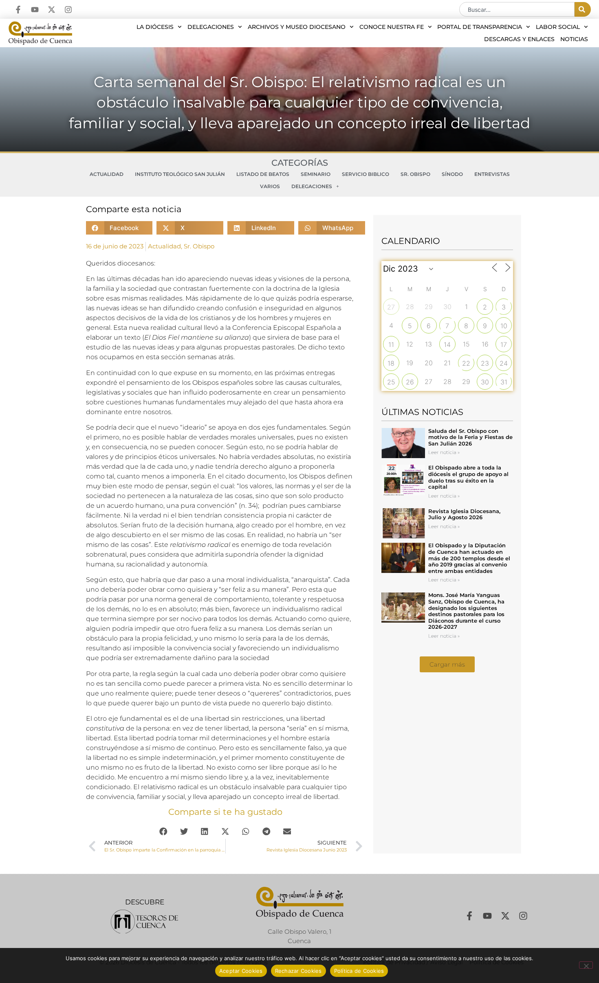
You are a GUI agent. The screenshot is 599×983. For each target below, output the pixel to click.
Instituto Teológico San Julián (180, 174)
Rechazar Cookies (298, 971)
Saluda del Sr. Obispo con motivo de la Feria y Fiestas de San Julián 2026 (470, 437)
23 (485, 363)
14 (447, 344)
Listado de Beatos (262, 174)
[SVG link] (144, 922)
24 (504, 363)
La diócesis (155, 27)
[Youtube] (35, 9)
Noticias (574, 39)
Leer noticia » (444, 452)
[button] (119, 228)
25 (391, 382)
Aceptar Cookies (241, 971)
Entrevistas (492, 174)
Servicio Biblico (365, 174)
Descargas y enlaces (519, 39)
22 (466, 363)
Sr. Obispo (415, 174)
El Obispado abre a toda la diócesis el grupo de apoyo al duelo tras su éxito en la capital (468, 477)
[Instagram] (68, 9)
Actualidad (106, 174)
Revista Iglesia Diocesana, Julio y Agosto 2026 (464, 514)
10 (503, 326)
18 (391, 363)
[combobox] (517, 9)
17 (503, 344)
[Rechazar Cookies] (586, 965)
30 (485, 382)
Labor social (558, 27)
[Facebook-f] (18, 9)
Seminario (315, 174)
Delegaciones (210, 27)
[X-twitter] (51, 9)
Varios (270, 186)
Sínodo (452, 174)
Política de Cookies (359, 971)
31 (503, 382)
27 (391, 307)
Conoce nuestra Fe (391, 27)
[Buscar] (583, 9)
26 (410, 382)
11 (391, 344)
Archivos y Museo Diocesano (297, 27)
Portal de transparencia (479, 27)
